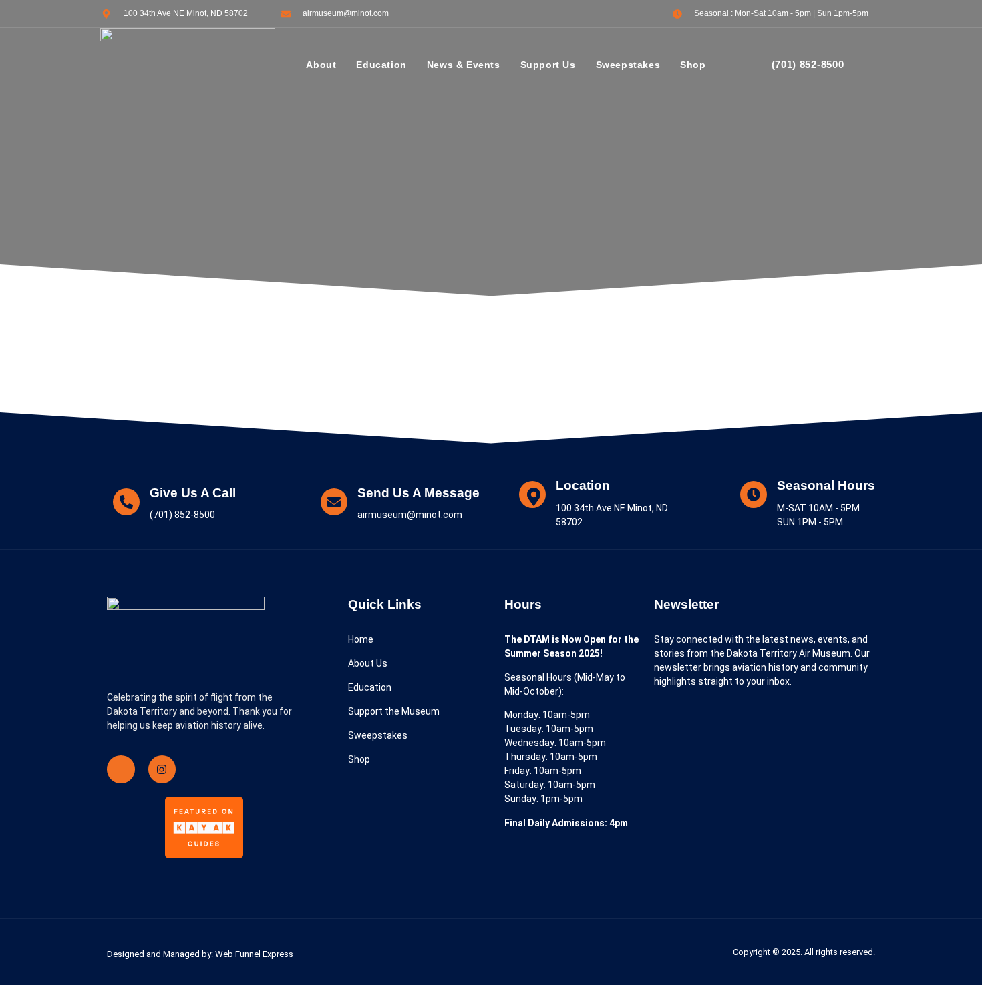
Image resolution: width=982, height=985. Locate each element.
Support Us (548, 64)
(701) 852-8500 (808, 64)
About (321, 64)
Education (381, 64)
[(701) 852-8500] (752, 65)
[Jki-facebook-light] (121, 769)
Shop (692, 64)
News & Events (463, 64)
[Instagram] (162, 769)
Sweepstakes (628, 64)
